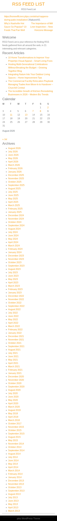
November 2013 (16, 484)
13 (26, 115)
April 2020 (13, 403)
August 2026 (14, 148)
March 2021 (14, 366)
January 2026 (15, 172)
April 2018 (13, 417)
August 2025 (14, 188)
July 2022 (13, 313)
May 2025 (13, 198)
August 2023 (14, 269)
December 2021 (16, 336)
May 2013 (13, 504)
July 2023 (13, 272)
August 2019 (14, 410)
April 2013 (13, 507)
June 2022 (13, 316)
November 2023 (16, 259)
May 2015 (13, 440)
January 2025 (15, 212)
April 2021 (13, 363)
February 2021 (15, 370)
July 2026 (13, 151)
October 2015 (14, 430)
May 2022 (13, 319)
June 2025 (13, 195)
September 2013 (16, 491)
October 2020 (14, 383)
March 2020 (14, 407)
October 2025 (14, 182)
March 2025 (14, 205)
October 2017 (14, 423)
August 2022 (14, 309)
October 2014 (14, 447)
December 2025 (16, 175)
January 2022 (15, 333)
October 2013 (14, 487)
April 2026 (13, 161)
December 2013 (16, 480)
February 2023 (15, 289)
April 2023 (13, 282)
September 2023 (16, 266)
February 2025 (15, 208)
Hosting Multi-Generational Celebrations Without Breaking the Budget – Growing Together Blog (28, 67)
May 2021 (13, 360)
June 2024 (13, 235)
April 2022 (13, 323)
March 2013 (14, 511)
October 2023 (14, 262)
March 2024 (14, 245)
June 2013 (13, 501)
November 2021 (16, 339)
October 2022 (14, 302)
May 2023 (13, 279)
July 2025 (13, 192)
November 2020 (16, 380)
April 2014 (13, 467)
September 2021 (16, 346)
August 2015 (14, 437)
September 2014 (16, 450)
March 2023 (14, 286)
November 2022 (16, 299)
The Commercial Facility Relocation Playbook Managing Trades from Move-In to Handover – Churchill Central (30, 84)
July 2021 (13, 353)
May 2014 (13, 464)
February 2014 (15, 474)
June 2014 (13, 460)
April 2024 (13, 242)
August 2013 (14, 494)
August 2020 (14, 390)
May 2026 (13, 158)
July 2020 (13, 393)
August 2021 (14, 349)
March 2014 (14, 470)
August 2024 (14, 229)
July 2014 (13, 457)
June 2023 (13, 276)
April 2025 (13, 202)
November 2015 (16, 427)
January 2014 (15, 477)
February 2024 (15, 249)
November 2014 (16, 444)
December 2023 (16, 255)
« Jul (4, 139)
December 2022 (16, 296)
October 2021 (14, 343)
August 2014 (14, 454)
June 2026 (13, 155)
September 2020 (16, 386)
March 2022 (14, 326)
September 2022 (16, 306)
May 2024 (13, 239)
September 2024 (16, 225)
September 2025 (16, 185)
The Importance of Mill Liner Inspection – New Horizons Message (41, 26)
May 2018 (13, 413)
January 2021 (15, 373)
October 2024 (14, 222)
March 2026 (14, 165)
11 (11, 115)
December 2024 (16, 215)
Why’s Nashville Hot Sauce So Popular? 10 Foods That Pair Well (15, 26)
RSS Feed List (28, 4)
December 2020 (16, 376)
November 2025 (16, 178)
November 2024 (16, 219)
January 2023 (15, 292)
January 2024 (15, 252)
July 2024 (13, 232)
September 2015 (16, 433)
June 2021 (13, 356)
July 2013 (13, 497)
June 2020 (13, 397)
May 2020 (13, 400)
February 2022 (15, 329)
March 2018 (14, 420)
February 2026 (15, 168)
